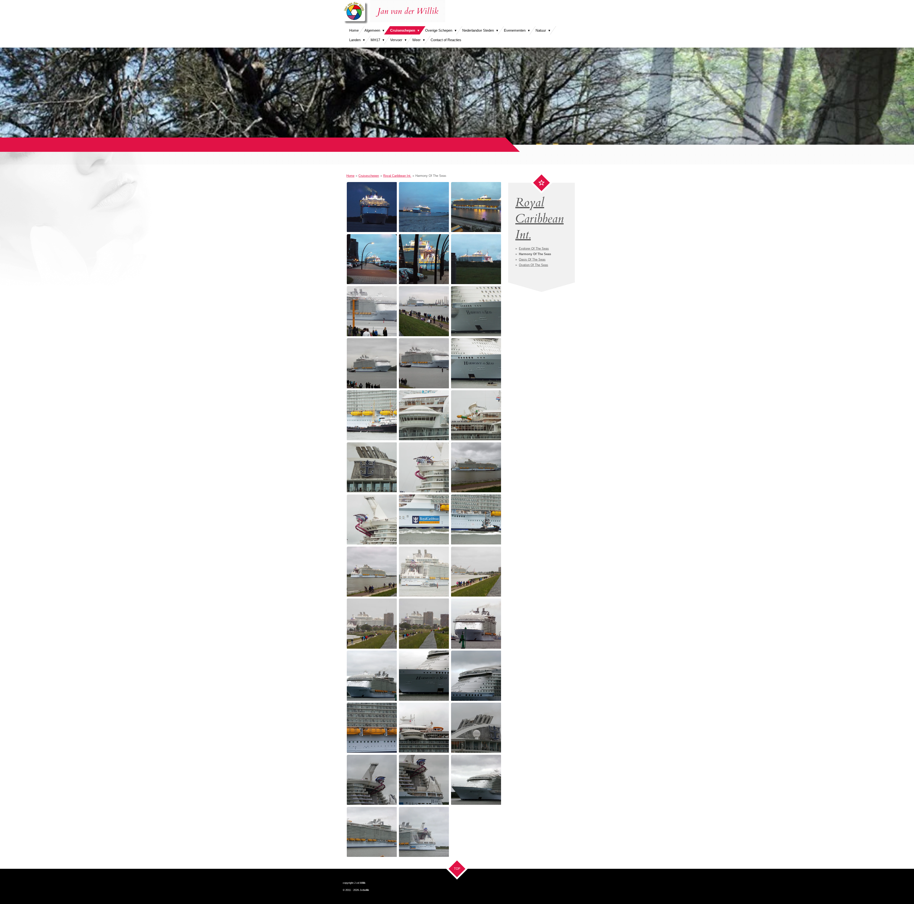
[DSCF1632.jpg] (372, 415)
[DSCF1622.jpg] (372, 363)
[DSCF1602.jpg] (476, 259)
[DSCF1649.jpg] (476, 467)
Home (350, 176)
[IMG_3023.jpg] (476, 623)
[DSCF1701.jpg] (372, 623)
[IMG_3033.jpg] (476, 727)
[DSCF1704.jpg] (424, 623)
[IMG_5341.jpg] (476, 780)
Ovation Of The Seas (533, 265)
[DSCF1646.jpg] (424, 467)
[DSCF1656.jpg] (476, 519)
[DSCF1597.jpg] (424, 259)
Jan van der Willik (408, 11)
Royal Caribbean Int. (397, 176)
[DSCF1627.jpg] (424, 363)
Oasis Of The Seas (532, 259)
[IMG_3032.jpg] (424, 727)
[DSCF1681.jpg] (424, 571)
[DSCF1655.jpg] (424, 519)
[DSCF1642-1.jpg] (372, 467)
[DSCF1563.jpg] (424, 207)
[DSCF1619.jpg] (476, 311)
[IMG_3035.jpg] (424, 780)
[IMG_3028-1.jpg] (424, 675)
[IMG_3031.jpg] (372, 727)
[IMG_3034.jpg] (372, 780)
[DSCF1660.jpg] (372, 571)
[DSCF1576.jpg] (476, 207)
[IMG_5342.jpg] (372, 831)
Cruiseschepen (368, 176)
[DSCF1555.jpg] (372, 207)
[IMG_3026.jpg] (372, 675)
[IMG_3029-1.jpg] (476, 675)
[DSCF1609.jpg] (372, 311)
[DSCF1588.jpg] (372, 259)
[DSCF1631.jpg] (476, 363)
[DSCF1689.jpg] (476, 571)
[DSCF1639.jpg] (476, 415)
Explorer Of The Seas (534, 248)
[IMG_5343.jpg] (424, 831)
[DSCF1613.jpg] (424, 311)
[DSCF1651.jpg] (372, 519)
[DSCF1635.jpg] (424, 415)
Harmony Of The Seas (430, 176)
